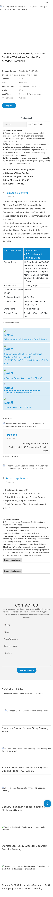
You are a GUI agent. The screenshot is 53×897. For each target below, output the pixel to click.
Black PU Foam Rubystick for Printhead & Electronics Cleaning (23, 808)
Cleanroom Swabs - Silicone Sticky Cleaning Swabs (25, 730)
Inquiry (9, 106)
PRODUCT (39, 693)
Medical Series (26, 693)
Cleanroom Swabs (10, 693)
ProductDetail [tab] (26, 118)
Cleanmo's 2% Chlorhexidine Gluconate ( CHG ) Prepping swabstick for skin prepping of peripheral (26, 887)
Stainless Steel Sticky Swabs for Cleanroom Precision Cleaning (24, 847)
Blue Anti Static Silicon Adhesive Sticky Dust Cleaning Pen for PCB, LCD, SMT (25, 769)
